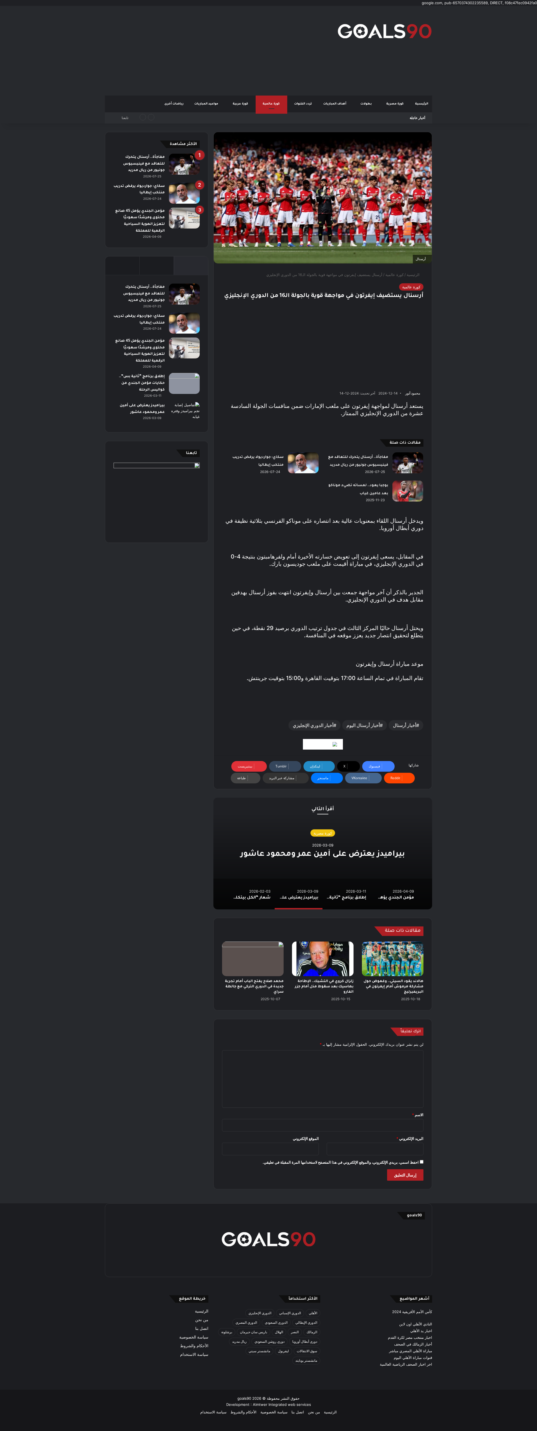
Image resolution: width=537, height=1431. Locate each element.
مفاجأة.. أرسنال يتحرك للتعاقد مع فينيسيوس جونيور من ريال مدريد (144, 163)
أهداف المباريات (335, 104)
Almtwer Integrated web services (282, 1404)
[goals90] (384, 31)
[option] (322, 853)
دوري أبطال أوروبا (304, 1341)
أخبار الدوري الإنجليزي (313, 725)
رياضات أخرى (173, 104)
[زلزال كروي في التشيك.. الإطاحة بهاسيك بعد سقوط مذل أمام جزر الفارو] (323, 959)
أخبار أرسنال (404, 725)
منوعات (323, 828)
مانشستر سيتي (259, 1351)
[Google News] (323, 744)
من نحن (201, 1320)
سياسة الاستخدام (194, 1354)
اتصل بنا (201, 1328)
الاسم (417, 1115)
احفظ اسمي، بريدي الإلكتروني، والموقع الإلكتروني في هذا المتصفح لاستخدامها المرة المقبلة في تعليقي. (341, 1162)
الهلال (279, 1332)
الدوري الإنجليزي (259, 1313)
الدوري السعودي (276, 1322)
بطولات (367, 104)
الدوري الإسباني (290, 1313)
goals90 (244, 1398)
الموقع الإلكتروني (306, 1138)
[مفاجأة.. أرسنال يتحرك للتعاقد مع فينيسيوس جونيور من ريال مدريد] (407, 462)
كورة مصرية (395, 104)
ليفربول (283, 1351)
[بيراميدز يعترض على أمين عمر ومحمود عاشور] (184, 413)
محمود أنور (412, 393)
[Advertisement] (212, 50)
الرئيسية (421, 104)
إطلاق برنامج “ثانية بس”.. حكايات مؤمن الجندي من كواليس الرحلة (354, 118)
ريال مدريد (239, 1341)
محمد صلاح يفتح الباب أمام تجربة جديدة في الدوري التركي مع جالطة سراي (254, 987)
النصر (295, 1332)
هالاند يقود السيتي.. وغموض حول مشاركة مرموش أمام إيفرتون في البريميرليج (393, 987)
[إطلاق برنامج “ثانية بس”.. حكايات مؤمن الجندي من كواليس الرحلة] (184, 383)
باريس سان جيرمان (253, 1332)
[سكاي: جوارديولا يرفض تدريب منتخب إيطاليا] (303, 462)
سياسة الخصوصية (193, 1337)
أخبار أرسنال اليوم (363, 725)
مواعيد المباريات (206, 104)
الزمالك (312, 1332)
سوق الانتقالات (307, 1351)
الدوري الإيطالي (306, 1322)
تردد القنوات (303, 104)
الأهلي (313, 1313)
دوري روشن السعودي (269, 1341)
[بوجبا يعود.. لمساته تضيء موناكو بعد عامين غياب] (407, 491)
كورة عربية (241, 104)
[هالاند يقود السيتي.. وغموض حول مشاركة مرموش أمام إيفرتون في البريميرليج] (392, 959)
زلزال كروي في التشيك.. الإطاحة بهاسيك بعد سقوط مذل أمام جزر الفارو (324, 987)
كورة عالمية (272, 104)
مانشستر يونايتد (306, 1360)
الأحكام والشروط (194, 1346)
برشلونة (226, 1332)
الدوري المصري (246, 1322)
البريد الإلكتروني (409, 1138)
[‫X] (295, 1265)
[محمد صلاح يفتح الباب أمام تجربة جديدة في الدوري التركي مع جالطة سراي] (253, 959)
